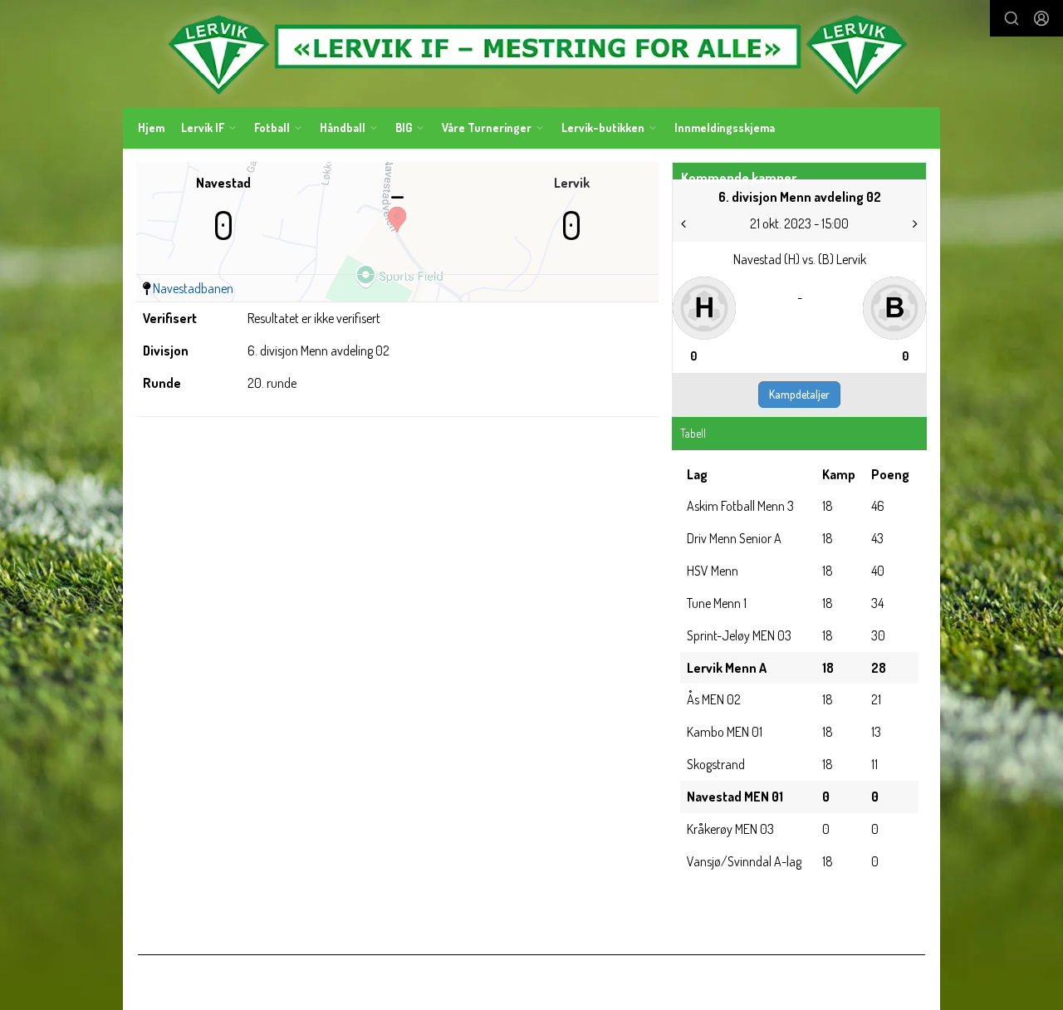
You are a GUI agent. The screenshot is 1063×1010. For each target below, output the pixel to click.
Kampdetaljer (799, 394)
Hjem (151, 127)
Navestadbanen (193, 288)
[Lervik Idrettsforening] (531, 53)
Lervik (572, 182)
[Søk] (1011, 18)
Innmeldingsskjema (724, 127)
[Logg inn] (1041, 18)
